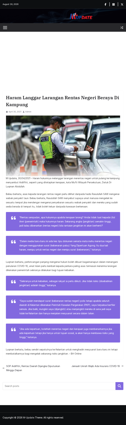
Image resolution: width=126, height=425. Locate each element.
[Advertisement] (63, 56)
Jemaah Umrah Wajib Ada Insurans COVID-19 (96, 366)
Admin (28, 111)
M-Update (28, 417)
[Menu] (5, 27)
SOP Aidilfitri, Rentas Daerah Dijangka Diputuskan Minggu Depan (33, 368)
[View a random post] (121, 27)
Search (119, 386)
